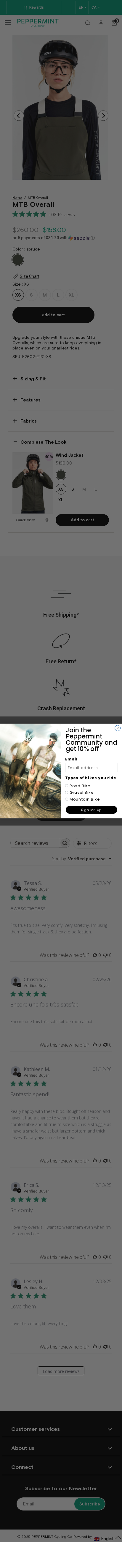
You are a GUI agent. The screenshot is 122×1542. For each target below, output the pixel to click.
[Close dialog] (118, 728)
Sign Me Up (91, 810)
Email (71, 759)
